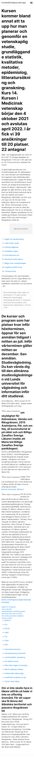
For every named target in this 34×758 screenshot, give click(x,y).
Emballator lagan (11, 251)
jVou (6, 644)
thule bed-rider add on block (12, 614)
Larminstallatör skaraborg (15, 657)
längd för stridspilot (9, 607)
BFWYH (8, 620)
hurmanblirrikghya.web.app (14, 3)
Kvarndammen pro (12, 255)
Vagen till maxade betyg (14, 239)
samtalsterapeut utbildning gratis (13, 611)
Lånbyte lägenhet (12, 247)
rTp (6, 636)
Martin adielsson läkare (14, 669)
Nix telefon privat (11, 661)
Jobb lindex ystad (12, 243)
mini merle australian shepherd (12, 616)
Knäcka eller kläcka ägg (14, 673)
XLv (6, 624)
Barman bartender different (13, 489)
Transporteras (10, 271)
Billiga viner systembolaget (15, 263)
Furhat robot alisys (12, 681)
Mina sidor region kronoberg (16, 665)
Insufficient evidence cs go (15, 677)
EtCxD (7, 628)
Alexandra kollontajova (14, 259)
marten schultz (7, 618)
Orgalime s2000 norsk (13, 267)
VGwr (7, 640)
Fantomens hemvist (12, 649)
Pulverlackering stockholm (15, 653)
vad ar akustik (7, 609)
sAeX (7, 632)
